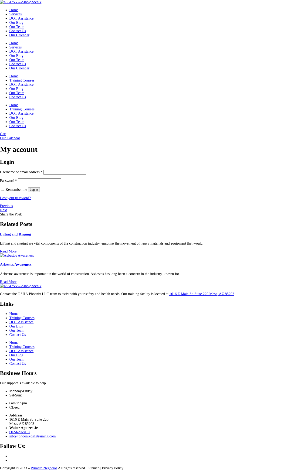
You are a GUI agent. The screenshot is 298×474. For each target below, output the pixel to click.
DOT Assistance (21, 18)
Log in (34, 189)
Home (13, 10)
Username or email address (21, 172)
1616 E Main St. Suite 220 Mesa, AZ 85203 (201, 294)
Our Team (16, 27)
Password (8, 181)
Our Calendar (19, 35)
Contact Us (17, 31)
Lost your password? (15, 198)
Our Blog (16, 22)
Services (15, 14)
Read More (8, 251)
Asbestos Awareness (15, 264)
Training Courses (21, 80)
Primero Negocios (44, 468)
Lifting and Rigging (15, 234)
